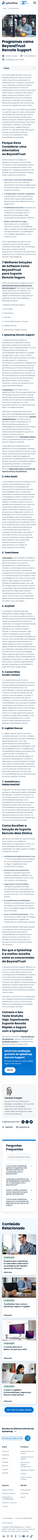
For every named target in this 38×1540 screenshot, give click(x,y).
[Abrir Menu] (34, 2)
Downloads (24, 1493)
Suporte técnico (7, 1490)
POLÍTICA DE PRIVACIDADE (24, 1518)
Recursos (5, 1466)
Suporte (5, 1485)
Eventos (5, 1459)
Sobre (4, 1447)
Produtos (24, 1447)
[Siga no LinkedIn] (4, 1536)
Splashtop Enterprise (28, 1470)
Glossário (5, 1473)
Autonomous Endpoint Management (25, 1464)
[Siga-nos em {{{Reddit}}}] (27, 1536)
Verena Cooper (11, 56)
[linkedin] (23, 1122)
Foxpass (23, 1474)
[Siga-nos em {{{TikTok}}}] (31, 1536)
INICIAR (10, 1070)
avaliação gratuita (10, 1041)
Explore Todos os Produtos (26, 1478)
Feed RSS (9, 1127)
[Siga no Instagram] (8, 1536)
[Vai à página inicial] (10, 3)
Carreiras (5, 1462)
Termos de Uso (7, 1523)
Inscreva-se (24, 1127)
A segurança (7, 390)
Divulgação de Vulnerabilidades (8, 1498)
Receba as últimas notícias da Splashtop (18, 1430)
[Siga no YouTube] (23, 1536)
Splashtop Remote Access (27, 1452)
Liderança (5, 1455)
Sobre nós (5, 1451)
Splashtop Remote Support (27, 1458)
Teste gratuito (26, 1490)
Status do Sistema (8, 1493)
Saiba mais (8, 1272)
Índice (6, 68)
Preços (23, 1497)
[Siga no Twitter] (19, 1536)
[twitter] (31, 1122)
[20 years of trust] (23, 3)
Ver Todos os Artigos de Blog (19, 1410)
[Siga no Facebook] (15, 1536)
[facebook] (27, 1122)
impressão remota (27, 437)
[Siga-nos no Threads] (11, 1536)
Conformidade (7, 1518)
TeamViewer (7, 558)
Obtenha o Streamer (9, 1503)
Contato (5, 1469)
